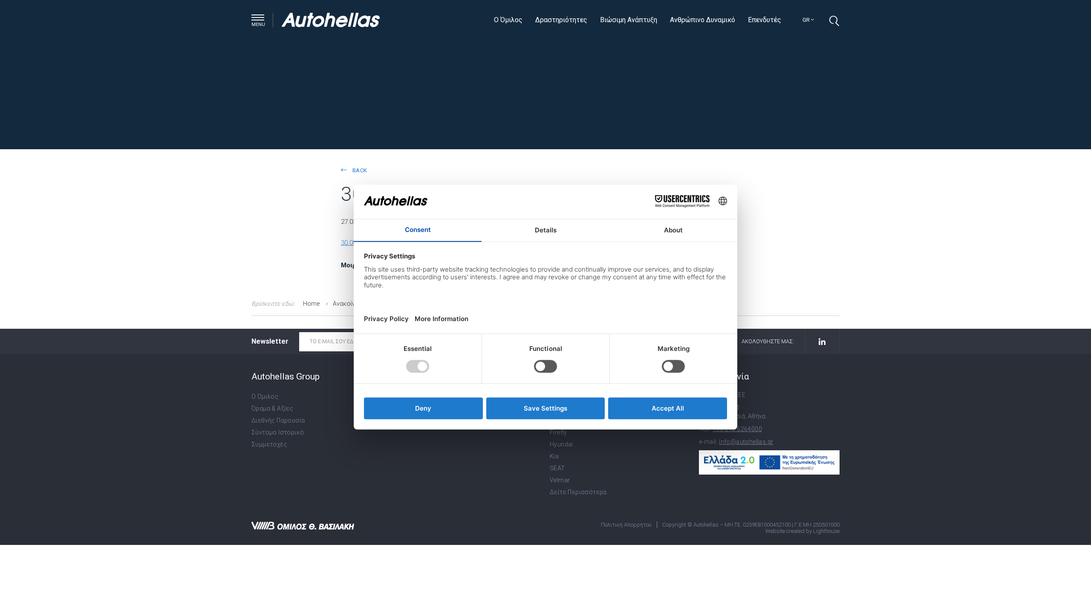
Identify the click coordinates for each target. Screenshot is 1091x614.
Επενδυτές (764, 20)
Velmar (560, 480)
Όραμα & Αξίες (272, 408)
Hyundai (561, 444)
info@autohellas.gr (746, 441)
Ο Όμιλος (508, 20)
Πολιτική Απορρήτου (626, 524)
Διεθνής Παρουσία (278, 420)
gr (806, 20)
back (359, 170)
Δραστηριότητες (561, 20)
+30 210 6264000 (737, 429)
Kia (554, 456)
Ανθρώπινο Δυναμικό (702, 20)
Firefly (558, 432)
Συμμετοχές (269, 444)
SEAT (557, 468)
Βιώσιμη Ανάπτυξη (628, 20)
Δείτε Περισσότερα (578, 492)
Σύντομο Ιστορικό (277, 432)
